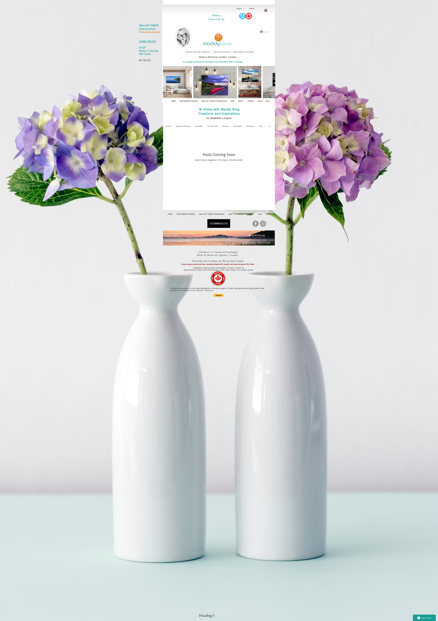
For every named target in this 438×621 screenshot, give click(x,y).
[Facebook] (255, 224)
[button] (265, 10)
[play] (270, 96)
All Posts (168, 126)
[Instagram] (263, 224)
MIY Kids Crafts (212, 126)
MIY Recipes (250, 126)
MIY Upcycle (238, 126)
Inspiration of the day (183, 126)
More (261, 126)
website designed (170, 233)
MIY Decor (225, 126)
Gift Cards (145, 53)
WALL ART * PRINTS (149, 25)
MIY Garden (199, 126)
